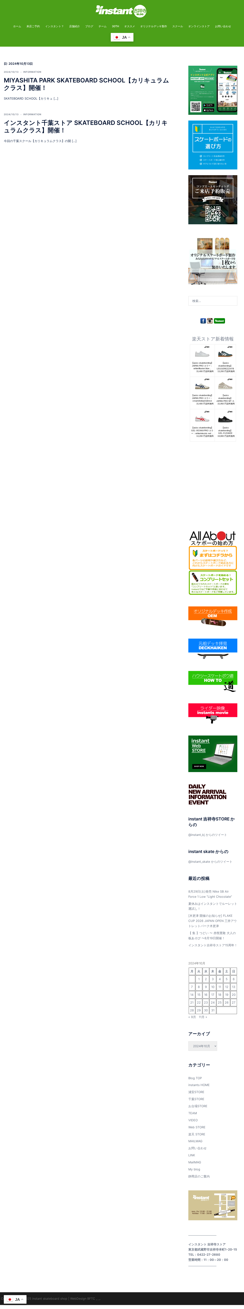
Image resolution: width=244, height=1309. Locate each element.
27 (233, 1002)
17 (212, 995)
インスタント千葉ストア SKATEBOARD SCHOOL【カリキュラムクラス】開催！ (86, 126)
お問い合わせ (223, 26)
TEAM (192, 1113)
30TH (115, 26)
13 (233, 987)
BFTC (91, 1298)
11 (219, 987)
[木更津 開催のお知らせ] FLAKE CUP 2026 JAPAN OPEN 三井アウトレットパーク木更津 (212, 921)
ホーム (17, 26)
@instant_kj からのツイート (207, 835)
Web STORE (196, 1127)
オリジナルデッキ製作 (153, 26)
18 (219, 995)
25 (220, 1002)
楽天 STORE (196, 1134)
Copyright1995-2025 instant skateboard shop (34, 1298)
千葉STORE (196, 1099)
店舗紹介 (74, 26)
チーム (103, 26)
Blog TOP (195, 1078)
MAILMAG (195, 1141)
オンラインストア (199, 26)
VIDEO (193, 1120)
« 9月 (192, 1017)
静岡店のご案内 (199, 1176)
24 (213, 1002)
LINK (191, 1155)
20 (234, 995)
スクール (177, 26)
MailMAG (194, 1162)
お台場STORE (197, 1106)
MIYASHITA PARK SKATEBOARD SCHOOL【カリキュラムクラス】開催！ (86, 84)
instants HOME (199, 1085)
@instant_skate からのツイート (210, 861)
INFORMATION (32, 71)
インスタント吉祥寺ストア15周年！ (212, 945)
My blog (194, 1169)
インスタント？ (54, 26)
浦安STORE (196, 1092)
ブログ (89, 26)
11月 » (203, 1017)
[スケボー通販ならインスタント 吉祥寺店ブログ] (122, 12)
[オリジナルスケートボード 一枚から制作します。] (213, 260)
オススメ (129, 26)
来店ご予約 (33, 26)
